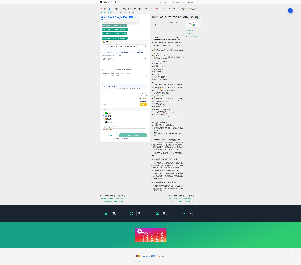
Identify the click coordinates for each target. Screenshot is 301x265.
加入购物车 (110, 135)
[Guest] (104, 2)
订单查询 (191, 2)
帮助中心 (197, 2)
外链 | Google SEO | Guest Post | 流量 (112, 201)
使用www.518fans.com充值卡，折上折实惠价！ (121, 122)
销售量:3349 (190, 30)
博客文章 (179, 2)
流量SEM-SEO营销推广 (109, 12)
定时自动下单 (111, 86)
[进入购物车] (111, 2)
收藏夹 (184, 2)
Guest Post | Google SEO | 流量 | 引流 (112, 198)
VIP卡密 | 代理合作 (170, 2)
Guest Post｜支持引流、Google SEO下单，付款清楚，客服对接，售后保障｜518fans (144, 261)
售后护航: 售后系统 (192, 36)
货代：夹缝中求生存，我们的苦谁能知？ (180, 198)
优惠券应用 (143, 104)
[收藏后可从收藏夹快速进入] (290, 10)
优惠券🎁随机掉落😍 (107, 129)
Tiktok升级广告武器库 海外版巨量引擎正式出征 (182, 201)
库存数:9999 (190, 33)
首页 (162, 2)
